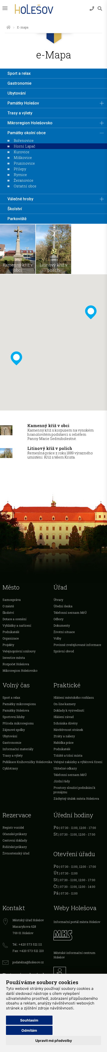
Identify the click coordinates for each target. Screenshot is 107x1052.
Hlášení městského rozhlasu (74, 697)
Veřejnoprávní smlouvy (19, 651)
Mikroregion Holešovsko (30, 123)
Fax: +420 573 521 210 (28, 951)
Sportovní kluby (13, 717)
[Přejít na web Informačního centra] (79, 972)
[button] (91, 312)
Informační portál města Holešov (77, 922)
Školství (14, 208)
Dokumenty (62, 625)
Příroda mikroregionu (18, 723)
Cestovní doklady (14, 840)
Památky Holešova (15, 710)
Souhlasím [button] (29, 1020)
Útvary (58, 600)
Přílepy (20, 169)
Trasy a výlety (19, 113)
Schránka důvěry (66, 723)
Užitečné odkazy (65, 768)
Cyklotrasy (10, 768)
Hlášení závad (64, 717)
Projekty (8, 645)
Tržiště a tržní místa (68, 755)
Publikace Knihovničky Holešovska (27, 762)
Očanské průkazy (14, 834)
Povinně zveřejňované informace (77, 645)
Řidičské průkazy (14, 847)
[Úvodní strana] (8, 27)
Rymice (20, 174)
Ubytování (16, 93)
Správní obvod (64, 651)
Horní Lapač (24, 146)
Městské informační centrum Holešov (74, 955)
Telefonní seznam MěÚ (70, 613)
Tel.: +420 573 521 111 (27, 944)
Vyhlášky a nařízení (16, 625)
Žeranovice (23, 180)
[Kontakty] (92, 8)
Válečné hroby (20, 199)
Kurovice (21, 152)
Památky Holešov (23, 103)
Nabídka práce (63, 742)
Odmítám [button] (29, 1030)
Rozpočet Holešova (15, 664)
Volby (57, 638)
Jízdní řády (62, 781)
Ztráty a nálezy (64, 736)
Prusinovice (24, 163)
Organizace (10, 638)
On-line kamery (65, 704)
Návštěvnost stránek (68, 730)
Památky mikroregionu (19, 704)
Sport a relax (19, 73)
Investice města (13, 658)
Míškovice (23, 157)
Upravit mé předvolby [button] (53, 1040)
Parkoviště (17, 218)
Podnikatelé (10, 632)
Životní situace (64, 632)
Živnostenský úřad (15, 853)
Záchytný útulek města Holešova (76, 798)
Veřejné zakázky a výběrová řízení (78, 762)
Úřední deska (63, 606)
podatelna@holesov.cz (28, 962)
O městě (8, 606)
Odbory (58, 619)
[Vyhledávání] (100, 8)
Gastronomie (19, 83)
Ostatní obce (25, 186)
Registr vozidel (13, 827)
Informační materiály (17, 749)
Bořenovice (24, 140)
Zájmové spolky (13, 730)
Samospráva (11, 600)
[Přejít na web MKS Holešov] (79, 934)
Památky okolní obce (26, 132)
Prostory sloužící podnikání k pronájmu (74, 790)
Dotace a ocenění (14, 619)
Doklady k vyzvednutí (69, 710)
